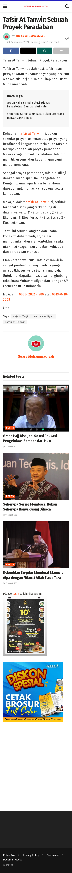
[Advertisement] (36, 763)
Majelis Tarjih (21, 316)
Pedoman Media (12, 859)
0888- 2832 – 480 (31, 294)
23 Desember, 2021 (18, 42)
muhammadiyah (44, 316)
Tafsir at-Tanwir (15, 322)
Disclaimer (53, 855)
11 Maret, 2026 (11, 446)
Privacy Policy (31, 855)
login (16, 593)
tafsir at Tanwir (30, 133)
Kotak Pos (9, 855)
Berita (10, 428)
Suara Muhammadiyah (30, 36)
